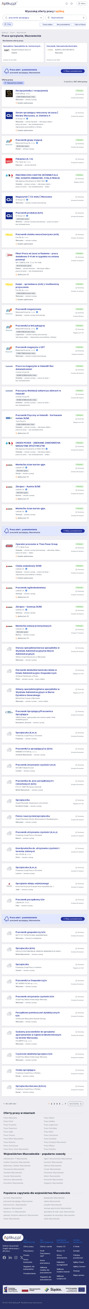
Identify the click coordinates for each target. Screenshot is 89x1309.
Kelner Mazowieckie (52, 1176)
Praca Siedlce (49, 1121)
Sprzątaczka (22, 964)
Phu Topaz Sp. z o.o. (23, 162)
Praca (12, 32)
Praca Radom (49, 1118)
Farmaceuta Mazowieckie (13, 1169)
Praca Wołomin (9, 1142)
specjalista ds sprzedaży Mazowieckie (59, 1215)
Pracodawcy (28, 1251)
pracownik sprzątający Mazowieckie (18, 1201)
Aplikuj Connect (79, 1266)
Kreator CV (61, 1246)
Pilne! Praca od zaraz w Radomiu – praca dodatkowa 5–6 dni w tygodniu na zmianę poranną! (37, 256)
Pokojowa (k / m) (24, 159)
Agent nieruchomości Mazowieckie (58, 1159)
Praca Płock (8, 1121)
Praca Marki (48, 1132)
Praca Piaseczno (10, 1128)
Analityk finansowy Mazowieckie (16, 1162)
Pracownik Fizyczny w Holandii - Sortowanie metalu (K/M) (39, 417)
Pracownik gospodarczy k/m (30, 932)
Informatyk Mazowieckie (54, 1173)
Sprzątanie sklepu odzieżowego (32, 883)
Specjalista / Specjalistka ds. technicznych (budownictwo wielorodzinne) (22, 46)
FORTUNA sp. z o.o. (23, 94)
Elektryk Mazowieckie (52, 1166)
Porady (26, 1255)
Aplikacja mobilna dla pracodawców (46, 1270)
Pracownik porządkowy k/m (30, 899)
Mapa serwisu (78, 1275)
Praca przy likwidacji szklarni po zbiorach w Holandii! (38, 392)
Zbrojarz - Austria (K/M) (28, 486)
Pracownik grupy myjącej (29, 140)
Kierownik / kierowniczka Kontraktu (62, 46)
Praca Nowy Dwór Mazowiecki (15, 1149)
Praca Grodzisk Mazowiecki (55, 1142)
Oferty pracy (28, 1246)
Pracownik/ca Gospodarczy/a (31, 980)
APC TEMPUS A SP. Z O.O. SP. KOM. (29, 262)
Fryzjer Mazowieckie (52, 1169)
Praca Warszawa (10, 1118)
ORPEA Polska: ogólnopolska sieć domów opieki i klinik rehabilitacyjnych (35, 718)
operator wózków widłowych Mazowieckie (20, 1215)
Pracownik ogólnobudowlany (31, 587)
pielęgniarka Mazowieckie (54, 1198)
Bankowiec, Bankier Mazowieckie (16, 1166)
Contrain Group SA (22, 372)
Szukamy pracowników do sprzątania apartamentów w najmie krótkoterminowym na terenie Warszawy (38, 1034)
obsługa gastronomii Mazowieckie (57, 1208)
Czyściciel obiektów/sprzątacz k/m (34, 1054)
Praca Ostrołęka (50, 1128)
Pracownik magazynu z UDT (30, 347)
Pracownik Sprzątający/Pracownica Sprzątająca (34, 713)
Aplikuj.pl (5, 32)
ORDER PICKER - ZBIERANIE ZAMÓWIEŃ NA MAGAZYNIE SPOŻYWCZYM (38, 444)
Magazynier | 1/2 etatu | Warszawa (34, 196)
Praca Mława (49, 1146)
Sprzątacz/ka (23, 800)
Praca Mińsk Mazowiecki (13, 1139)
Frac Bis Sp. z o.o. (22, 237)
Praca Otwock (9, 1135)
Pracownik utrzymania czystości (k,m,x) (37, 832)
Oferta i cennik (46, 1246)
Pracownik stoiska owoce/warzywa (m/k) (37, 234)
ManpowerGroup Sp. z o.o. (25, 143)
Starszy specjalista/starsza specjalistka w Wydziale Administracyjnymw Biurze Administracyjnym (38, 651)
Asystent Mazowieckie (53, 1162)
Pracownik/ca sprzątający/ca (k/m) (34, 748)
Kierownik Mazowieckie (53, 1179)
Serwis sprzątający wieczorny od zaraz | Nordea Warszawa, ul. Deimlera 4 (37, 114)
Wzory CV (61, 1251)
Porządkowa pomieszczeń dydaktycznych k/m (38, 1014)
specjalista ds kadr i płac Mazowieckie (59, 1212)
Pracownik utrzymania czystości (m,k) (36, 764)
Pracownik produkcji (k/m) (29, 213)
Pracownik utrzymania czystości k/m (35, 996)
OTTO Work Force (22, 547)
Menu (83, 3)
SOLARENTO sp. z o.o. (24, 1041)
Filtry (9, 24)
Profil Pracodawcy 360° (45, 1253)
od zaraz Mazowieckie (12, 1198)
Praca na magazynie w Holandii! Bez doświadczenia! (35, 367)
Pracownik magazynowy (28, 309)
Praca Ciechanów (51, 1135)
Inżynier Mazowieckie (12, 1176)
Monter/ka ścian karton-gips (30, 464)
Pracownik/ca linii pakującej (30, 325)
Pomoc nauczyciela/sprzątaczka (33, 816)
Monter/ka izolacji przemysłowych (33, 626)
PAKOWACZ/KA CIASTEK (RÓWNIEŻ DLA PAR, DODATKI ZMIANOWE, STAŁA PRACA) (38, 176)
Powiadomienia (29, 1273)
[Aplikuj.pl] (13, 1237)
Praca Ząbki (8, 1132)
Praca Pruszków (9, 1125)
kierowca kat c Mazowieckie (14, 1205)
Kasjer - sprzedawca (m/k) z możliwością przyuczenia (37, 285)
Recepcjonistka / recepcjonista (32, 90)
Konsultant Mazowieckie (13, 1183)
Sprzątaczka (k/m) (25, 948)
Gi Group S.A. (20, 119)
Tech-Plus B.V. (21, 421)
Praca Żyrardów (50, 1139)
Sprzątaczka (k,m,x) (26, 732)
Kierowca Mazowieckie (12, 1179)
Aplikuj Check (78, 1262)
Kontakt (76, 1251)
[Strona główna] (9, 3)
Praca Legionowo (51, 1125)
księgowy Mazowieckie (12, 1208)
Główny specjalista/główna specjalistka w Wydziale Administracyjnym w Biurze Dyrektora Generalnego (38, 692)
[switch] (73, 71)
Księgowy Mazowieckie (53, 1183)
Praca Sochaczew (10, 1146)
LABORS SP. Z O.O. (22, 902)
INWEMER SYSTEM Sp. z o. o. (26, 752)
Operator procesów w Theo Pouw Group (37, 544)
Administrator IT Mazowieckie (15, 1159)
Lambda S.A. (20, 467)
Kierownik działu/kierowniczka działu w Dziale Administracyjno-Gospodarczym (36, 671)
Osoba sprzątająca (25, 1070)
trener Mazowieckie (11, 1219)
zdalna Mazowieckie (52, 1201)
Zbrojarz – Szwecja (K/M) (29, 606)
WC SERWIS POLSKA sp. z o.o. (27, 983)
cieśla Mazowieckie (52, 1219)
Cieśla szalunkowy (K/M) (29, 566)
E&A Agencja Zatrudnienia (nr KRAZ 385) (30, 181)
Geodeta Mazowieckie (12, 1173)
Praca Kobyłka (50, 1149)
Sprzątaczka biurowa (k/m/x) (31, 1086)
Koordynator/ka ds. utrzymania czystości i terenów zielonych (37, 850)
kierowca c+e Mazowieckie (14, 1212)
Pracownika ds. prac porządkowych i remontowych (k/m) (35, 782)
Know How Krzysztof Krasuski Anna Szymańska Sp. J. (35, 886)
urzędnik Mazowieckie (53, 1205)
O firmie (76, 1246)
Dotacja (76, 1271)
